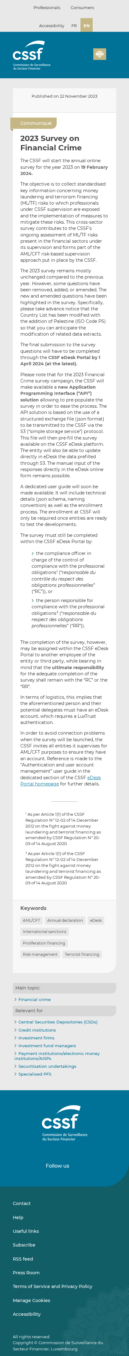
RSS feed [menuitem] (23, 1259)
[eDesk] (99, 54)
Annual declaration (65, 920)
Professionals (47, 7)
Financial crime (34, 999)
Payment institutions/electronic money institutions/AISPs (57, 1056)
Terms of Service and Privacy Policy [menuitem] (52, 1286)
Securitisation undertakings (47, 1066)
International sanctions (44, 931)
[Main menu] (111, 53)
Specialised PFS (34, 1074)
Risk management (40, 954)
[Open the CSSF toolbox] (86, 57)
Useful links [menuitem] (26, 1231)
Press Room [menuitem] (26, 1273)
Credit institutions (37, 1030)
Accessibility (51, 25)
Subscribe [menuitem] (24, 1245)
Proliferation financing (44, 943)
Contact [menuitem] (22, 1203)
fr (74, 25)
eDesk (96, 920)
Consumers (82, 7)
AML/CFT (31, 920)
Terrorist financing (82, 954)
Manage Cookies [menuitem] (31, 1300)
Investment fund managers (47, 1045)
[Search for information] (78, 57)
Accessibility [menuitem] (27, 1314)
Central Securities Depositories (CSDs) (57, 1021)
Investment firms (36, 1037)
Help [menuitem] (18, 1217)
